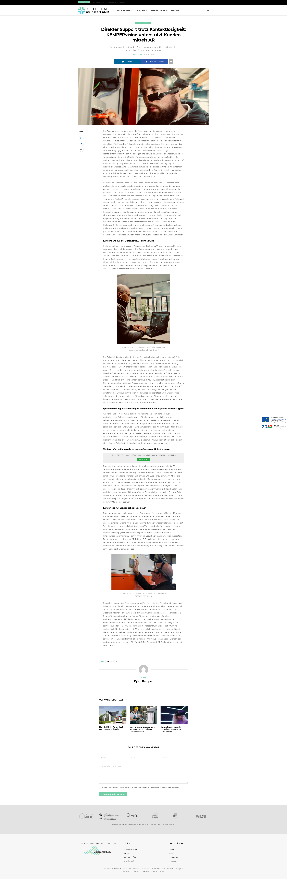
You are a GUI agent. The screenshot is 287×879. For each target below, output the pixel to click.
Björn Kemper (138, 54)
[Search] (207, 10)
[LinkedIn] (81, 138)
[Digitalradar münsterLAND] (93, 10)
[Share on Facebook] (81, 143)
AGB (171, 853)
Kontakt (172, 849)
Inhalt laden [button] (143, 459)
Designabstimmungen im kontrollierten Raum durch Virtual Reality (171, 729)
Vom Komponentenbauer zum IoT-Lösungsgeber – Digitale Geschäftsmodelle (142, 729)
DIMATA (148, 874)
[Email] (81, 149)
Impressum (173, 861)
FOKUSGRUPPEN (123, 10)
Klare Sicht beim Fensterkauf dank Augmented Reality (108, 2)
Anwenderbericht (143, 23)
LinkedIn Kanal (129, 861)
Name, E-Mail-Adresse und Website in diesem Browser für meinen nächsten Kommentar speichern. (141, 788)
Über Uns (175, 10)
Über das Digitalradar (131, 849)
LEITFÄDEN (140, 10)
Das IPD (126, 853)
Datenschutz (174, 857)
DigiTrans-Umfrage (130, 857)
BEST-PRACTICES (158, 10)
